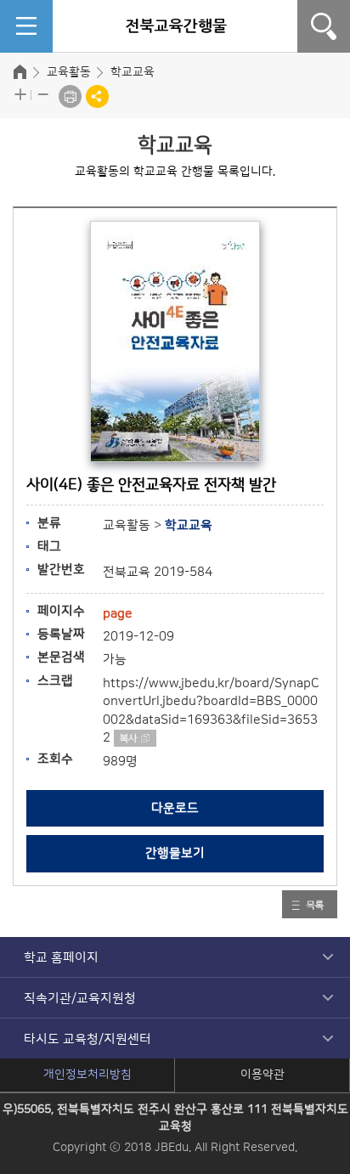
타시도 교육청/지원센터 (87, 1039)
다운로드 (175, 808)
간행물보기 (175, 853)
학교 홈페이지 (61, 958)
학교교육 (132, 72)
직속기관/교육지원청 (80, 998)
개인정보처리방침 (87, 1075)
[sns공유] (97, 96)
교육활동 (69, 72)
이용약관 (262, 1075)
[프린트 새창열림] (70, 96)
